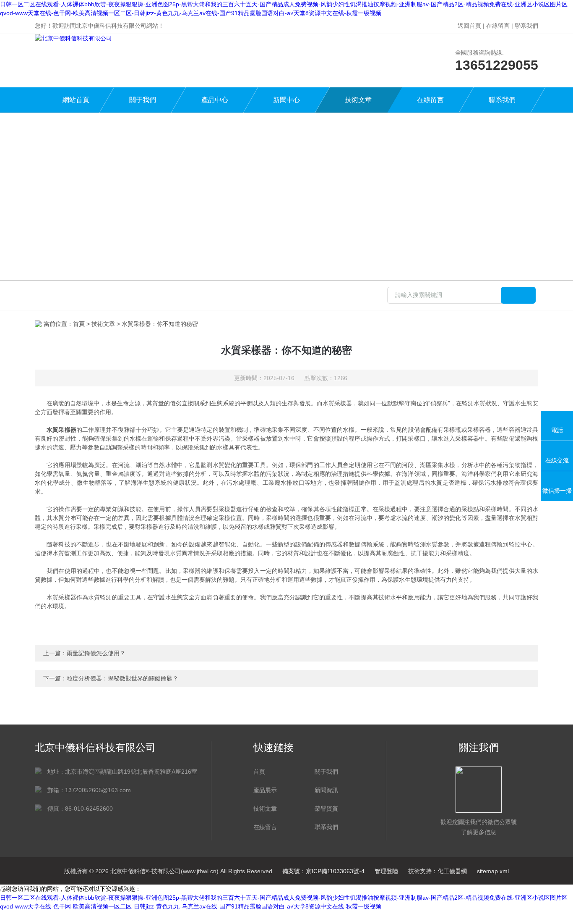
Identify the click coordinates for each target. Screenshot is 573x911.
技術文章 (358, 99)
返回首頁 (469, 25)
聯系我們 (526, 25)
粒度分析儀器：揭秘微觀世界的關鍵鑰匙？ (122, 678)
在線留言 (498, 25)
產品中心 (214, 99)
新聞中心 (286, 99)
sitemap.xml (493, 871)
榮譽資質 (326, 808)
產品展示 (265, 790)
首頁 (79, 323)
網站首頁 (76, 99)
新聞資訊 (326, 790)
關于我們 (142, 99)
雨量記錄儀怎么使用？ (96, 653)
